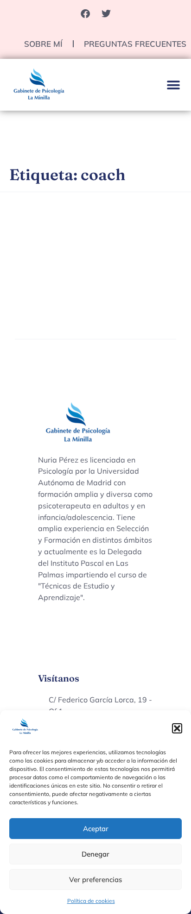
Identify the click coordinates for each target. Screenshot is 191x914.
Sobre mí (43, 44)
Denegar (95, 854)
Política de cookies (91, 900)
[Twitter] (106, 14)
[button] (177, 728)
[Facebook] (85, 14)
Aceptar (95, 828)
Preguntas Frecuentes (135, 44)
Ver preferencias (95, 879)
